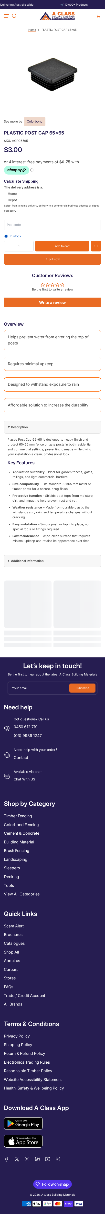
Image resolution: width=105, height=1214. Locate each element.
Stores (10, 977)
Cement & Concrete (21, 833)
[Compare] (96, 246)
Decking (11, 876)
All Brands (13, 1004)
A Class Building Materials (58, 1194)
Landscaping (15, 859)
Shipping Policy (18, 1044)
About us (12, 960)
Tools (9, 885)
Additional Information (27, 561)
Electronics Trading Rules (27, 1062)
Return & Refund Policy (24, 1053)
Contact (21, 757)
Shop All (11, 952)
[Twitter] (17, 1159)
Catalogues (14, 943)
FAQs (8, 986)
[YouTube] (47, 1159)
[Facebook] (6, 1159)
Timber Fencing (18, 815)
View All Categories (22, 894)
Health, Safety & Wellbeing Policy (34, 1088)
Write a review (52, 302)
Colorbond (34, 121)
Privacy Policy (17, 1036)
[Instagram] (27, 1159)
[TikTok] (37, 1159)
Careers (11, 969)
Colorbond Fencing (21, 824)
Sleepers (12, 867)
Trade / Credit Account (24, 995)
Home (32, 29)
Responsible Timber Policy (28, 1070)
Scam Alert (14, 925)
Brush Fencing (16, 850)
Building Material (19, 842)
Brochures (13, 934)
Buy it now (53, 259)
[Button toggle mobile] (7, 16)
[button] (14, 15)
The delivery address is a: (23, 187)
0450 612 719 (26, 726)
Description (19, 427)
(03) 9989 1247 (28, 735)
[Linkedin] (58, 1159)
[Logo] (57, 16)
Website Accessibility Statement (33, 1079)
